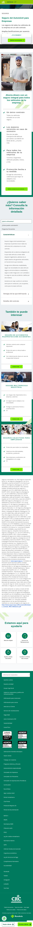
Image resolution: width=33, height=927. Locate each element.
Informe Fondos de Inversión (12, 849)
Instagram (7, 880)
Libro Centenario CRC (10, 719)
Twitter (6, 875)
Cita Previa (7, 801)
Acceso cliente (24, 924)
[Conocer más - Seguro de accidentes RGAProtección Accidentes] (16, 326)
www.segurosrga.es (17, 561)
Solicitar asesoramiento (16, 40)
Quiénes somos (8, 680)
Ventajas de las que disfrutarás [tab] (15, 294)
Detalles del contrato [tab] (11, 301)
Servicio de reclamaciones (11, 711)
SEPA (5, 845)
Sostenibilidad (8, 723)
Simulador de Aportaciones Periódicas (15, 780)
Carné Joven (7, 785)
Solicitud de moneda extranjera (13, 751)
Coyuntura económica (10, 853)
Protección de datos (21, 909)
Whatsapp (4, 918)
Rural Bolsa (7, 789)
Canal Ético (7, 727)
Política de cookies (11, 909)
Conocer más (16, 366)
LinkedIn (6, 884)
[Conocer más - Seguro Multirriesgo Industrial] (16, 377)
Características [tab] (9, 234)
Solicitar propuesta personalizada (16, 189)
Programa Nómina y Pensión (12, 764)
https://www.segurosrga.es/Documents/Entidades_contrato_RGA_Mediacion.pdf (16, 605)
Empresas (10, 2)
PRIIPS (5, 820)
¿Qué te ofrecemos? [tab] (8, 221)
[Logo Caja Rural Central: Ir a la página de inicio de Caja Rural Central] (3, 2)
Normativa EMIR (8, 824)
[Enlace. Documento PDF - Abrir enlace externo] (9, 735)
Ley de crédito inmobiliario (11, 836)
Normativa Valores (9, 840)
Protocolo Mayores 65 (10, 805)
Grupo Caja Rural (9, 688)
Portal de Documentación (11, 810)
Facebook (6, 871)
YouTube (6, 888)
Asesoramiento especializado (12, 768)
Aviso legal (26, 907)
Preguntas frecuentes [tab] (8, 229)
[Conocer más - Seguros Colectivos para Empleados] (16, 429)
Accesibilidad (8, 865)
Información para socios (11, 702)
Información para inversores (12, 698)
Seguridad (7, 715)
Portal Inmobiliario (9, 797)
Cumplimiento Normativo (11, 861)
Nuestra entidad (8, 684)
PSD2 (5, 832)
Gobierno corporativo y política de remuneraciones (14, 693)
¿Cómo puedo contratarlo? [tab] (10, 225)
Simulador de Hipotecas (11, 772)
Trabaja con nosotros (10, 760)
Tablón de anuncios (8, 907)
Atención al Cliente (9, 706)
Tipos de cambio (19, 907)
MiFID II (6, 816)
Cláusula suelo (8, 828)
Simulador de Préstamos (11, 776)
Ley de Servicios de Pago (11, 857)
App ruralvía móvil (9, 793)
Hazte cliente (7, 924)
